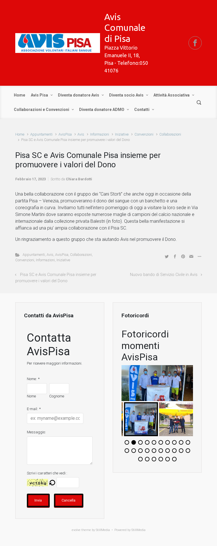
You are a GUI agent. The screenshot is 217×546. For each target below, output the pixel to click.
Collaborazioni (170, 134)
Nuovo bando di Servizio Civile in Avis (164, 274)
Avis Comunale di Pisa (125, 28)
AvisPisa (65, 134)
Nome (31, 396)
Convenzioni (143, 134)
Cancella (68, 500)
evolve (76, 530)
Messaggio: (36, 432)
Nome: (32, 379)
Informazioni (99, 134)
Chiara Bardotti (79, 179)
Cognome (56, 396)
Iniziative (122, 134)
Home (19, 134)
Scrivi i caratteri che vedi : (47, 473)
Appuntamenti (41, 134)
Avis (80, 134)
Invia (38, 500)
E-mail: (32, 409)
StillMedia (138, 530)
